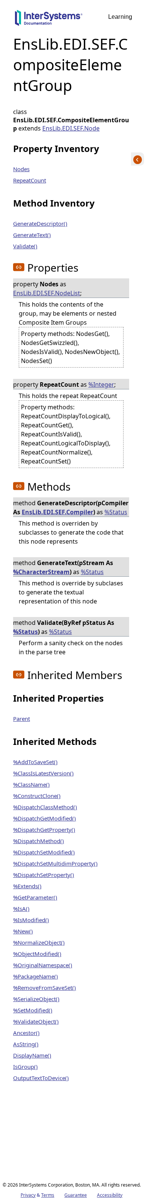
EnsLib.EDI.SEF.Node (71, 128)
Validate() (25, 246)
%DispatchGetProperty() (44, 829)
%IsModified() (31, 920)
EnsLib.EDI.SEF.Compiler (57, 512)
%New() (23, 931)
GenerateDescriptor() (40, 223)
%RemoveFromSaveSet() (44, 987)
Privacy (28, 1195)
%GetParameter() (35, 897)
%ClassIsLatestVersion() (43, 773)
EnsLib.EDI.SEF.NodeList (46, 293)
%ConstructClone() (37, 795)
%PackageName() (35, 976)
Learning (120, 17)
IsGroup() (25, 1066)
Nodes (21, 169)
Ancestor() (26, 1032)
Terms (47, 1195)
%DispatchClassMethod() (45, 807)
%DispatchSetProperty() (43, 874)
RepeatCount (29, 180)
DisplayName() (32, 1055)
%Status (115, 512)
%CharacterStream (41, 572)
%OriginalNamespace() (42, 965)
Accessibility (109, 1195)
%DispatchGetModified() (44, 818)
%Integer (101, 384)
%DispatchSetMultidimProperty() (55, 863)
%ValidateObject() (36, 1021)
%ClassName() (31, 784)
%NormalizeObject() (39, 942)
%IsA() (21, 908)
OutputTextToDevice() (41, 1078)
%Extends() (27, 886)
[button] (18, 267)
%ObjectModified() (37, 953)
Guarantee (75, 1195)
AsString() (26, 1044)
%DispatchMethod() (38, 841)
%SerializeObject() (36, 999)
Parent (21, 718)
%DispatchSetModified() (44, 852)
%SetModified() (32, 1010)
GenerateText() (32, 235)
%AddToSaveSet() (35, 762)
